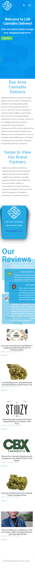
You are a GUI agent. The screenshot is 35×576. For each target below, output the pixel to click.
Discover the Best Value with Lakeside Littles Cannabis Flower (17, 494)
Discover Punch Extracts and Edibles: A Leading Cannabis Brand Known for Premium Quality (16, 348)
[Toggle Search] (24, 5)
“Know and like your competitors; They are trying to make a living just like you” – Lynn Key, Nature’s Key (16, 532)
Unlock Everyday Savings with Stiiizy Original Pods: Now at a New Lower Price (16, 421)
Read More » (4, 355)
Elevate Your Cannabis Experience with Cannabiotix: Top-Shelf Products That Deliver (16, 458)
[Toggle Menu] (29, 5)
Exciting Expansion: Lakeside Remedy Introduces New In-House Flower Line (17, 384)
